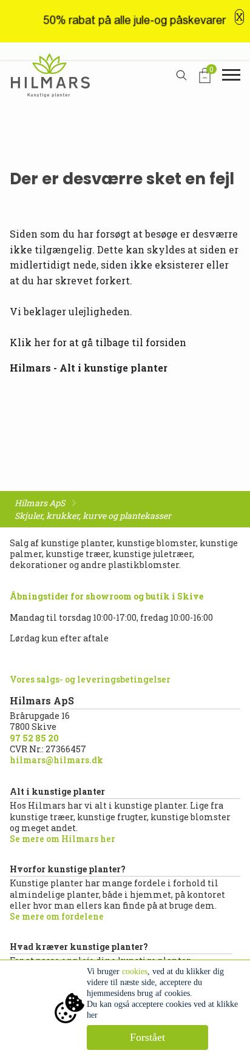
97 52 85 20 (34, 738)
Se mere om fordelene (57, 916)
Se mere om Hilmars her (62, 838)
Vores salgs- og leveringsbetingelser (90, 679)
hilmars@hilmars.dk (56, 760)
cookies (134, 971)
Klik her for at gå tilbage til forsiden (98, 342)
